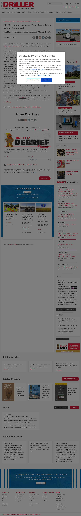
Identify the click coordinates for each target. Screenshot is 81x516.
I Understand (46, 80)
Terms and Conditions (37, 69)
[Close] (63, 53)
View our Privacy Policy (44, 75)
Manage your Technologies (33, 80)
